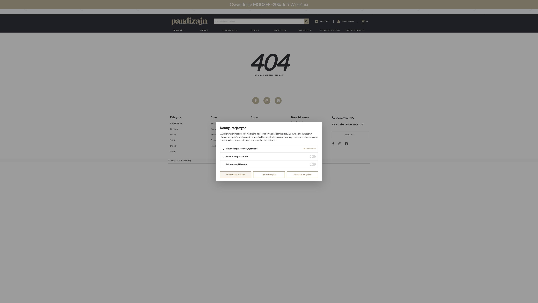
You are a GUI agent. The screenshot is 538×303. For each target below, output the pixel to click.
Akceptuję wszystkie (302, 174)
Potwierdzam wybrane (235, 174)
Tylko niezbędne (269, 174)
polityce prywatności (266, 140)
